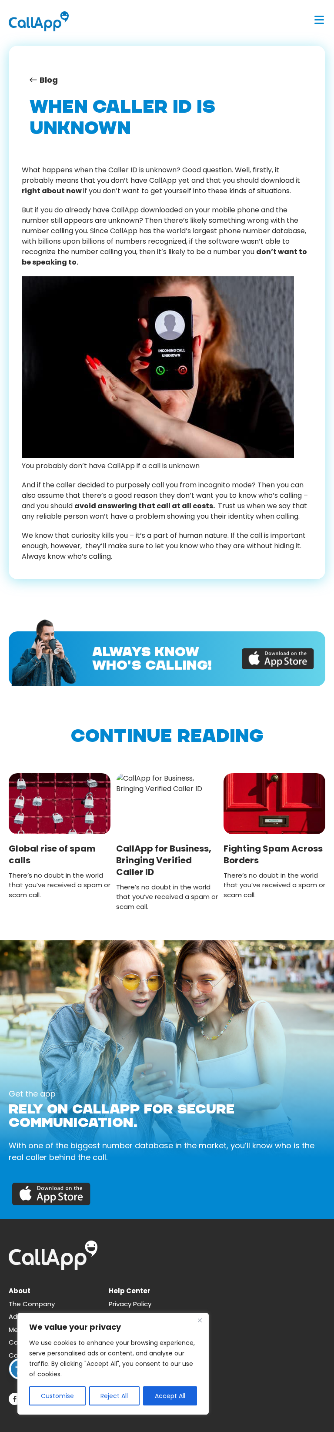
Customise (57, 1396)
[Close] (199, 1320)
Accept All (170, 1396)
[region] (113, 1364)
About (19, 1290)
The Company (32, 1303)
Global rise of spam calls (52, 854)
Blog (49, 79)
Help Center (129, 1290)
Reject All (114, 1396)
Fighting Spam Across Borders (273, 854)
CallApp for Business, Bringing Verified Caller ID (163, 860)
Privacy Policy (130, 1303)
